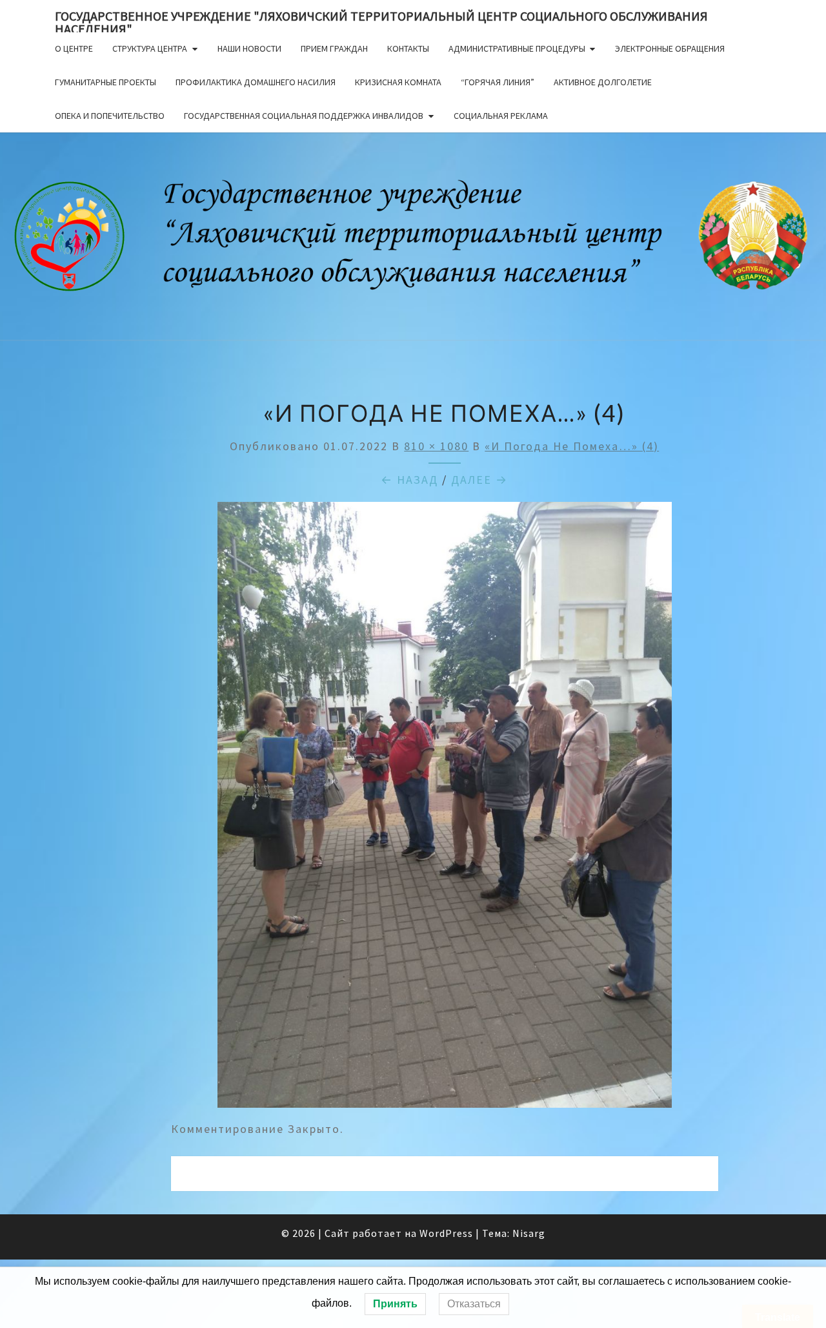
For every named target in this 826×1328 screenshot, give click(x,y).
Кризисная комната (398, 82)
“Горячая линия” (497, 82)
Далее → (479, 479)
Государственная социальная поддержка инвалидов (303, 115)
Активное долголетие (603, 82)
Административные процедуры (516, 48)
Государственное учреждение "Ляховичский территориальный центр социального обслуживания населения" (381, 20)
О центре (74, 48)
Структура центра (149, 48)
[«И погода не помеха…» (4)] (444, 809)
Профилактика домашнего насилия (256, 82)
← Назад (409, 479)
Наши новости (249, 48)
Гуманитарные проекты (105, 82)
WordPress (446, 1233)
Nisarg (528, 1233)
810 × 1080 (436, 446)
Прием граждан (334, 48)
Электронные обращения (670, 48)
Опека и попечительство (110, 115)
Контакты (408, 48)
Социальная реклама (501, 115)
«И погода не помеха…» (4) (572, 446)
